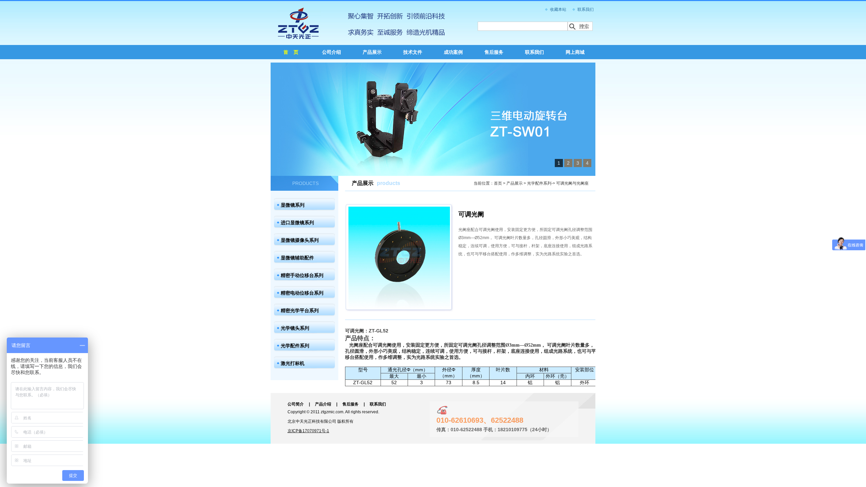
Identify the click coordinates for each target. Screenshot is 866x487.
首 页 (290, 52)
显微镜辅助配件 (297, 257)
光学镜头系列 (295, 328)
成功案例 (453, 52)
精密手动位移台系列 (302, 275)
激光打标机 (292, 363)
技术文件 (412, 52)
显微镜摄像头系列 (300, 240)
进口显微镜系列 (297, 222)
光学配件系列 (295, 345)
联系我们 (585, 9)
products (388, 183)
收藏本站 (558, 9)
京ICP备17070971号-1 (308, 430)
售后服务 (493, 52)
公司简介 (296, 404)
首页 (498, 183)
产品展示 (372, 52)
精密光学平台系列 (300, 310)
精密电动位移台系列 (302, 293)
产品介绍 (323, 404)
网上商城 (575, 52)
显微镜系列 (292, 205)
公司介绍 (331, 52)
